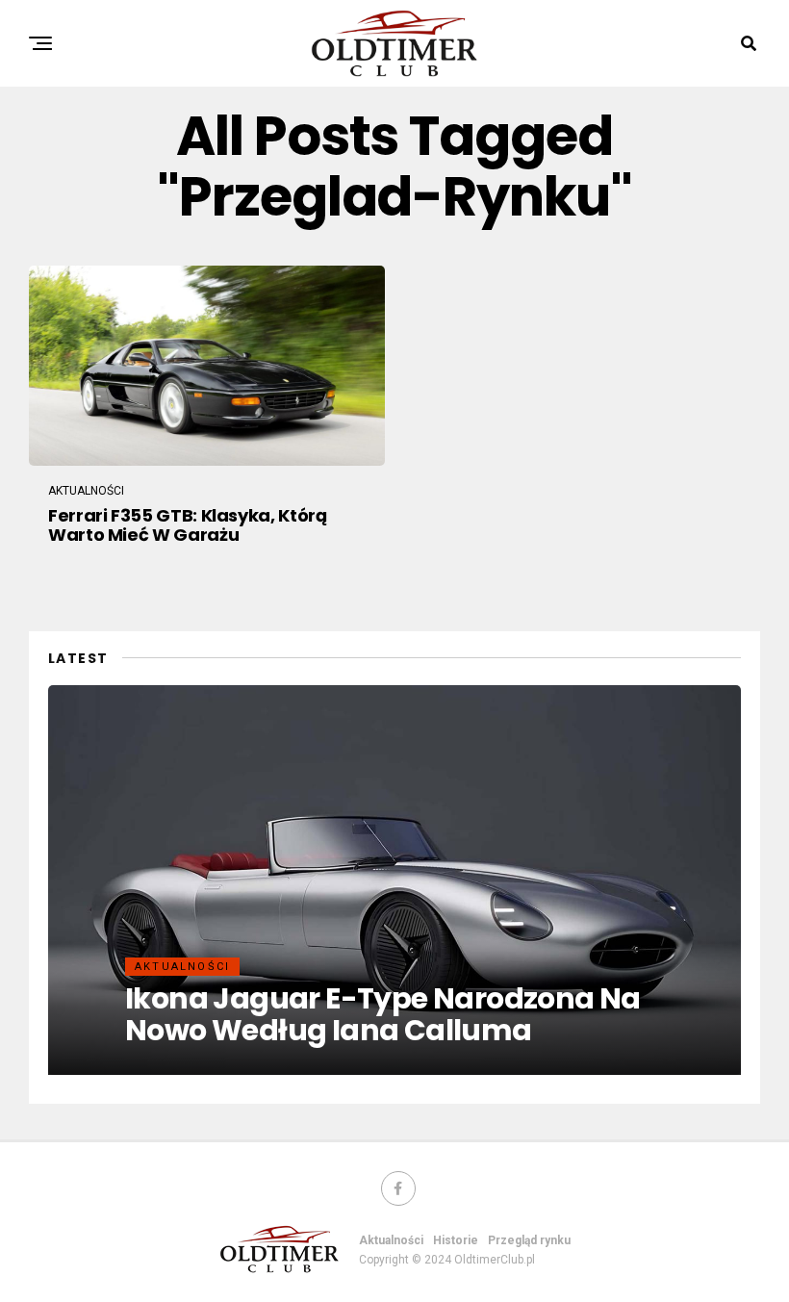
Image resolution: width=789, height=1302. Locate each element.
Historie (455, 1240)
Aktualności (391, 1240)
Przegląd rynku (529, 1240)
